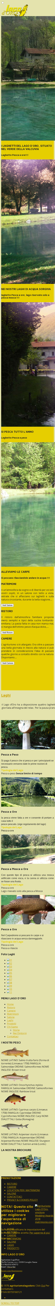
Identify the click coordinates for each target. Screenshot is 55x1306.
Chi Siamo (12, 1026)
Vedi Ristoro (7, 632)
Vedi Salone (7, 605)
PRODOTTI (13, 1248)
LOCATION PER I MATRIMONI (23, 1190)
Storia (16, 1030)
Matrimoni (13, 1014)
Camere (11, 1010)
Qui (43, 1285)
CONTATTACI (14, 1196)
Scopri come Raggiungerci (11, 1271)
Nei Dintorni (20, 1033)
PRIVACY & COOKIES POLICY (22, 1200)
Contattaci (12, 1036)
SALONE (11, 1193)
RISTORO (12, 1183)
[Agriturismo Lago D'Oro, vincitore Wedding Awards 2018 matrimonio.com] (44, 1222)
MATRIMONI (14, 1238)
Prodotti (11, 1023)
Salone (11, 1017)
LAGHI (10, 1245)
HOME (10, 1229)
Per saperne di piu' (39, 1232)
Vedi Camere (7, 663)
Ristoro (11, 1007)
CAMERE (11, 1187)
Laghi (6, 695)
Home (10, 1004)
